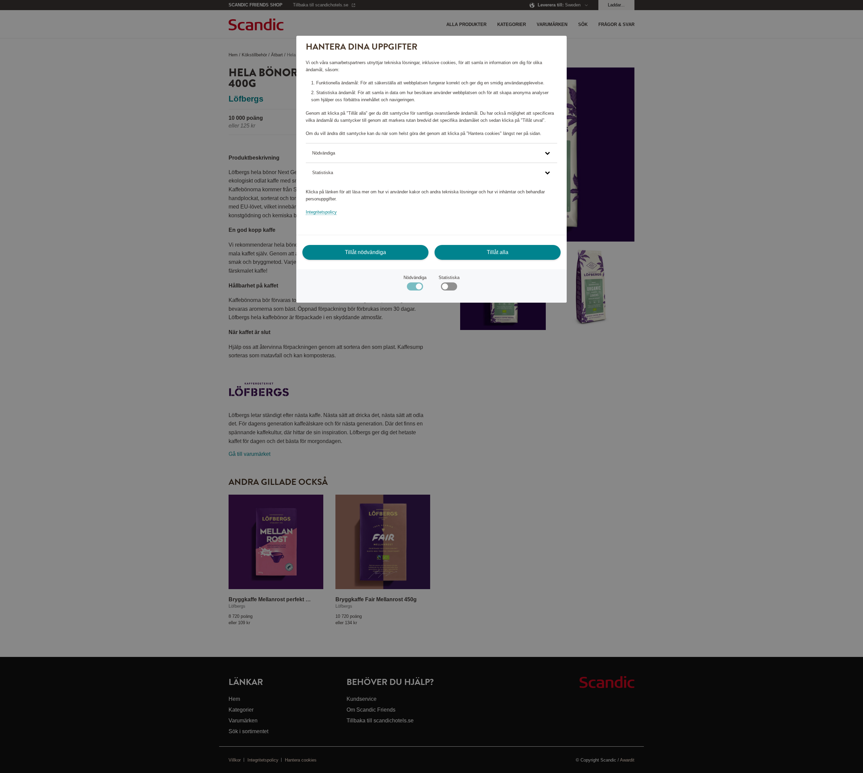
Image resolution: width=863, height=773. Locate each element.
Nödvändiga (415, 277)
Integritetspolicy (321, 212)
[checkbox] (449, 288)
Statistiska (449, 277)
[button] (431, 153)
